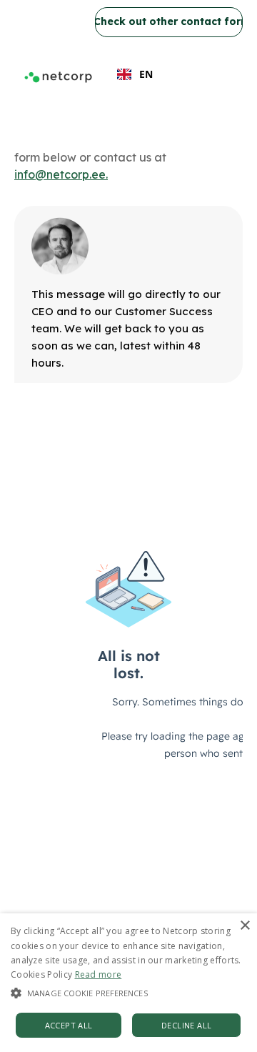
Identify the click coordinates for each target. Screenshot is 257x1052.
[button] (128, 993)
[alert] (128, 982)
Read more (98, 974)
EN (146, 74)
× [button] (244, 925)
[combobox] (134, 74)
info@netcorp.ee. (61, 174)
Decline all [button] (186, 1025)
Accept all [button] (69, 1025)
